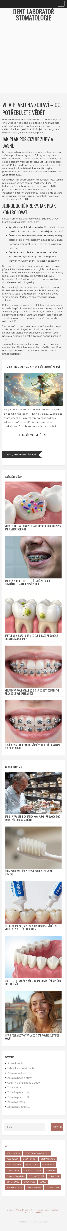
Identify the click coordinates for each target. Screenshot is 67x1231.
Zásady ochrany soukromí (49, 1210)
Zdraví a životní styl (18, 1106)
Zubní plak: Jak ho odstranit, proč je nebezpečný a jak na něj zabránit (33, 528)
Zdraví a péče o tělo (18, 1097)
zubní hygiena (14, 1165)
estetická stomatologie (37, 1153)
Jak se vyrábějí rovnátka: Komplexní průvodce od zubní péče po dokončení (32, 818)
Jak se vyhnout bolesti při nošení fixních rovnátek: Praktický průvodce (28, 582)
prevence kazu (14, 1188)
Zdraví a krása (15, 1087)
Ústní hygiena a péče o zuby (23, 1082)
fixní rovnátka (33, 1188)
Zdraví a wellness (17, 1073)
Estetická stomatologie (20, 1068)
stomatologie (48, 1159)
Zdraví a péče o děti (18, 1092)
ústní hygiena (13, 1153)
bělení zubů (32, 1165)
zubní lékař (13, 1170)
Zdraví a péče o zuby (19, 1077)
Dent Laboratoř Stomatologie (33, 14)
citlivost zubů (36, 1176)
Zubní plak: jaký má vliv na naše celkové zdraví (33, 367)
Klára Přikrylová (29, 454)
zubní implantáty (15, 1176)
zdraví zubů (52, 1188)
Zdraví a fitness (16, 1102)
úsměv (43, 1182)
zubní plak (54, 1176)
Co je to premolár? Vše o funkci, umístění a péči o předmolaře (33, 982)
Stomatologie (15, 1063)
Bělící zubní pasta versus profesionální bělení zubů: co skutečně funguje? (31, 928)
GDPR (27, 1213)
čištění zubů (13, 1182)
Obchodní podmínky (24, 1210)
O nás (9, 1210)
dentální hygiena (32, 1170)
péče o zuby (12, 1159)
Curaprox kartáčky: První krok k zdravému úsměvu (29, 873)
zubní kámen (29, 1159)
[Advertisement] (33, 59)
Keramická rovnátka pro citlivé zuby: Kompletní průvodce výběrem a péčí (32, 692)
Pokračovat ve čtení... (33, 435)
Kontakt (38, 1213)
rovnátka (50, 1170)
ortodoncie (48, 1165)
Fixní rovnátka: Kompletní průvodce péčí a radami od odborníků (32, 747)
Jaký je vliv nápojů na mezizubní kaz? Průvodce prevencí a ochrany (31, 637)
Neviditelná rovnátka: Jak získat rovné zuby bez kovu (32, 1037)
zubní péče (29, 1182)
